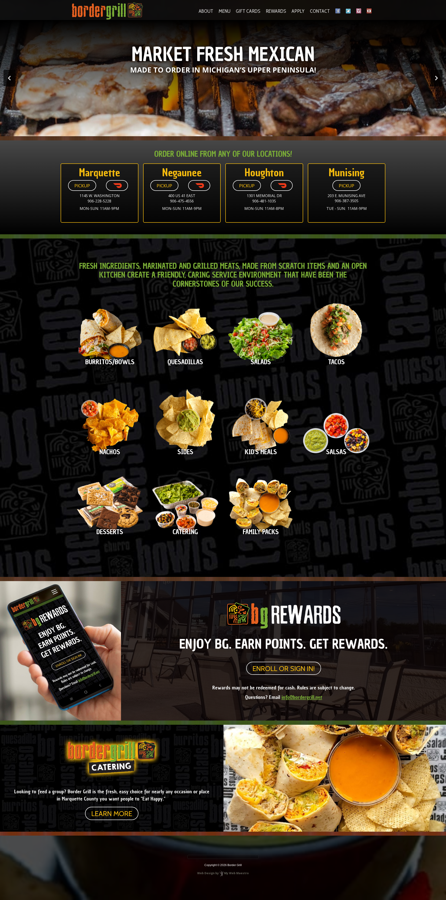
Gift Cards (248, 11)
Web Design (206, 873)
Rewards (276, 11)
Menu (224, 11)
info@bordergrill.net (302, 697)
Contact (320, 11)
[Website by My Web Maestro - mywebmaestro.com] (221, 873)
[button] (9, 78)
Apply (298, 11)
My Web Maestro (236, 873)
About (206, 11)
